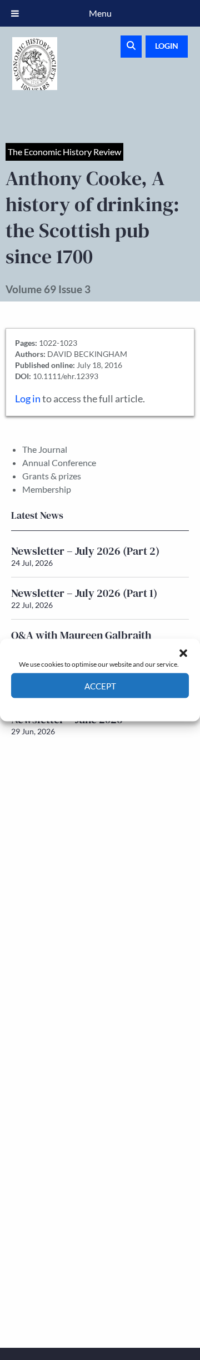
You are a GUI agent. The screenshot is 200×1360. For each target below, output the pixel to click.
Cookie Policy (74, 706)
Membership (46, 489)
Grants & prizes (51, 476)
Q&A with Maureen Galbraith (81, 635)
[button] (183, 652)
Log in (28, 399)
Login (166, 45)
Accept (100, 686)
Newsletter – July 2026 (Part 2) (85, 551)
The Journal (44, 449)
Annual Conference (59, 462)
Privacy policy (119, 706)
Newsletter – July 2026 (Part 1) (84, 593)
